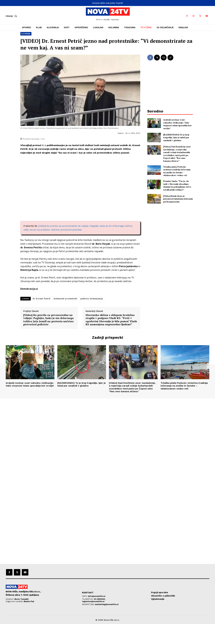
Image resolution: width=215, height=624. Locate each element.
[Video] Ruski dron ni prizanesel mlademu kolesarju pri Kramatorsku (178, 199)
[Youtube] (206, 16)
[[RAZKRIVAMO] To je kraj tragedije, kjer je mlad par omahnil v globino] (154, 137)
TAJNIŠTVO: (88, 599)
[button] (12, 16)
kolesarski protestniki (65, 298)
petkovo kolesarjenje (91, 298)
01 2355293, (99, 599)
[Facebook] (187, 16)
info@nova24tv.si (96, 596)
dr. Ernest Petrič (41, 298)
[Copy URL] (170, 57)
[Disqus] (107, 438)
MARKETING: (88, 604)
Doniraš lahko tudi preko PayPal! (107, 3)
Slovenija (26, 33)
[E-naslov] (164, 57)
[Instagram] (193, 16)
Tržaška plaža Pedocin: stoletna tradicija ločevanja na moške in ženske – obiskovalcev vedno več (176, 171)
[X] (200, 16)
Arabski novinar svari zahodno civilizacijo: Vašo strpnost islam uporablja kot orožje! (177, 124)
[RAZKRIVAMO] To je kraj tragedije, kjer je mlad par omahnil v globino (176, 137)
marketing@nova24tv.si (106, 604)
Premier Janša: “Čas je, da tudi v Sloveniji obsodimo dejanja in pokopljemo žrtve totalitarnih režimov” (177, 185)
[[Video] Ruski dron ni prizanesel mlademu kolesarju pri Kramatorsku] (154, 198)
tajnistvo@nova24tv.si (93, 601)
